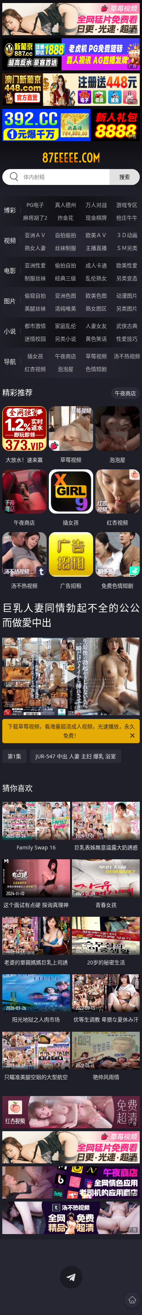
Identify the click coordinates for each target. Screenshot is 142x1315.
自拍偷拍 (65, 235)
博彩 (10, 210)
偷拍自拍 (65, 265)
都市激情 (35, 325)
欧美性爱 (126, 265)
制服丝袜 (35, 278)
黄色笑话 (96, 338)
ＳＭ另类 (126, 248)
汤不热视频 (127, 356)
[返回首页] (132, 1299)
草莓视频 (96, 356)
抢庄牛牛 (126, 217)
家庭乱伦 (65, 325)
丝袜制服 (65, 248)
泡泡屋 (65, 369)
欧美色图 (96, 295)
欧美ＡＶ (96, 235)
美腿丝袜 (35, 308)
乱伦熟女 (96, 278)
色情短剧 (96, 369)
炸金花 (65, 217)
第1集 (14, 756)
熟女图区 (96, 308)
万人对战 (96, 204)
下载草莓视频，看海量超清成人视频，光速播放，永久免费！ (71, 731)
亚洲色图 (65, 295)
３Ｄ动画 (126, 235)
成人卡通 (96, 265)
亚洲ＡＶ (35, 235)
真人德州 (65, 204)
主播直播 (96, 248)
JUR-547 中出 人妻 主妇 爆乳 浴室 (76, 756)
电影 (10, 271)
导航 (10, 361)
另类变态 (126, 278)
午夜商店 (65, 356)
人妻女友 (96, 325)
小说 (10, 331)
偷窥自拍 (35, 295)
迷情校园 (35, 338)
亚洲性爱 (35, 265)
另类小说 (65, 338)
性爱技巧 (126, 338)
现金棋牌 (96, 217)
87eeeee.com (71, 157)
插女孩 (35, 356)
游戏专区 (126, 204)
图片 (10, 301)
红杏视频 (35, 369)
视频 (10, 240)
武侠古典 (126, 325)
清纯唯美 (65, 308)
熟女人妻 (35, 248)
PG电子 (35, 204)
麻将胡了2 (35, 217)
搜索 (124, 176)
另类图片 (126, 308)
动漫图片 (126, 295)
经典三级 (65, 278)
